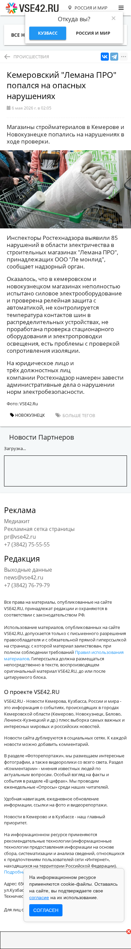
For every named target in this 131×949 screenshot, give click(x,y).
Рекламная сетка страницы (39, 529)
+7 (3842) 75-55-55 (27, 544)
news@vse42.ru (23, 577)
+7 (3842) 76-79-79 (27, 585)
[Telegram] (114, 57)
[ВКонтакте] (105, 57)
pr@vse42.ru (20, 536)
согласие (39, 897)
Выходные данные (28, 569)
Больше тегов (78, 415)
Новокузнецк (29, 415)
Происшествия (31, 57)
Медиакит (17, 521)
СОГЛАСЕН (45, 910)
